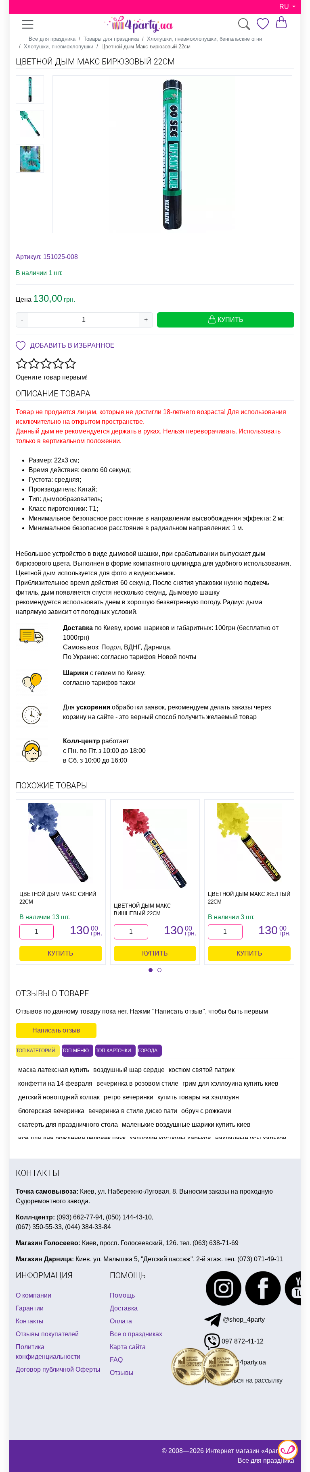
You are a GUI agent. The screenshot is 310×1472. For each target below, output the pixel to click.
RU (285, 6)
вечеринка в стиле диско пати (132, 1110)
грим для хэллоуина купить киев (230, 1083)
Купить (60, 953)
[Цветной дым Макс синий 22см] (60, 843)
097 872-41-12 (242, 1341)
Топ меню (75, 1050)
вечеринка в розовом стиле (137, 1083)
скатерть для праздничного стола (68, 1124)
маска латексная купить (53, 1069)
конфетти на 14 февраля (55, 1083)
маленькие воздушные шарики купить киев (186, 1124)
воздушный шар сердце (129, 1069)
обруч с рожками (206, 1110)
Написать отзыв (56, 1030)
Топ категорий (35, 1050)
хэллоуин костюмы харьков (170, 1138)
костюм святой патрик (202, 1069)
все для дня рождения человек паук (72, 1138)
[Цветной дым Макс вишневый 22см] (155, 849)
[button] (151, 970)
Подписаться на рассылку (244, 1380)
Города (147, 1050)
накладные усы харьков (251, 1138)
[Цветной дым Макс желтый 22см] (249, 843)
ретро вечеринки (128, 1097)
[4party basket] (281, 22)
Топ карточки (113, 1050)
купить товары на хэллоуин (198, 1097)
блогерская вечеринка (51, 1110)
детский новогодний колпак (59, 1097)
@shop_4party (243, 1319)
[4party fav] (263, 24)
